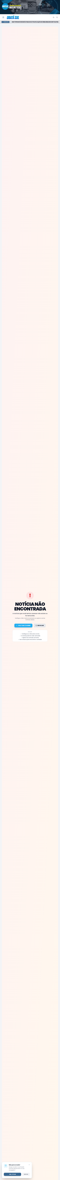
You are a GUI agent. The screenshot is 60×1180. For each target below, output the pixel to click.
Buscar (41, 625)
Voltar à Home (24, 625)
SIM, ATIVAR (12, 1174)
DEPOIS (26, 1174)
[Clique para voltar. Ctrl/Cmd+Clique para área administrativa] (13, 17)
